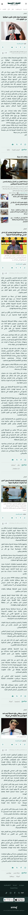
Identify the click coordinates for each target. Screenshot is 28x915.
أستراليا (13, 464)
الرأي (9, 8)
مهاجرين (8, 872)
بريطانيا (12, 875)
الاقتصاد (4, 8)
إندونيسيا (17, 700)
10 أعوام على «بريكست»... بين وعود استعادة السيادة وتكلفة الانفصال (19, 218)
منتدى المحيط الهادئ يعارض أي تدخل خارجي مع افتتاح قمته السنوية (14, 232)
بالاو (19, 464)
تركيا (8, 148)
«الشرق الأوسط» (20, 42)
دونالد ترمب (16, 872)
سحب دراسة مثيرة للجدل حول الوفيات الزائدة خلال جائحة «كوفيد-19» (20, 195)
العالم (13, 8)
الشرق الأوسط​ (18, 8)
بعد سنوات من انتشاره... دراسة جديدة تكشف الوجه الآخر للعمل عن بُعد (19, 210)
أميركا (10, 700)
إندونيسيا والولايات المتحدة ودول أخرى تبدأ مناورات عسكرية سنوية (14, 480)
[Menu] (26, 3)
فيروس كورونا (16, 148)
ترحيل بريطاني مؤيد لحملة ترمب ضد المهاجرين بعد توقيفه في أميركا (14, 713)
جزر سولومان (16, 467)
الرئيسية (25, 8)
